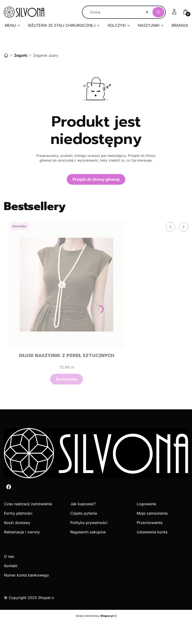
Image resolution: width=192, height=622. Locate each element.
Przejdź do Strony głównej (96, 179)
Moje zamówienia (152, 513)
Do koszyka (66, 379)
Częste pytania (83, 513)
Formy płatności (18, 513)
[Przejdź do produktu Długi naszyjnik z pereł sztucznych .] (66, 284)
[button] (158, 12)
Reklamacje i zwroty (22, 532)
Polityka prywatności (88, 522)
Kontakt (11, 565)
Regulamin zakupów (88, 532)
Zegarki (20, 55)
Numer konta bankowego (26, 575)
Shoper (44, 597)
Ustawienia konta (152, 532)
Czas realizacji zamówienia (28, 503)
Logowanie (146, 503)
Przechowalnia (149, 522)
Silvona (6, 55)
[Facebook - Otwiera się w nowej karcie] (8, 487)
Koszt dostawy (17, 522)
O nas (9, 556)
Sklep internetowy (94, 616)
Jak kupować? (83, 503)
